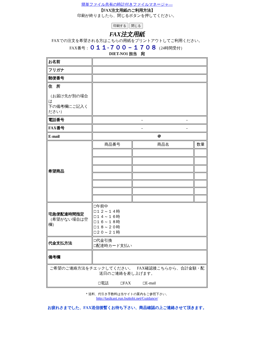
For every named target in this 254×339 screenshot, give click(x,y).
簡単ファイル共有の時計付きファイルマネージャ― (127, 4)
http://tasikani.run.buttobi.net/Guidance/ (127, 298)
